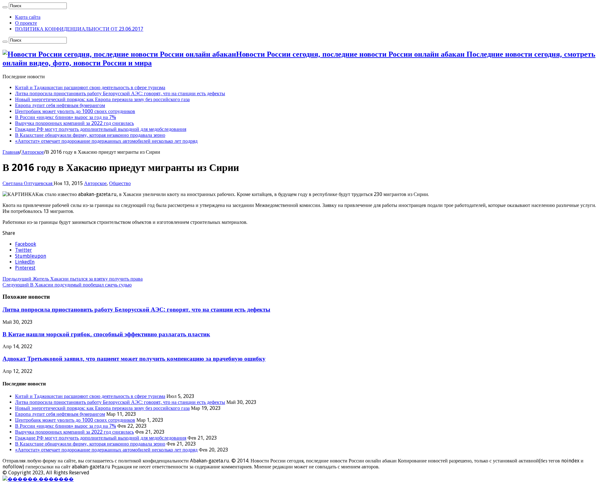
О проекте (26, 23)
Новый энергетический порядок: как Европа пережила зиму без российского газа (102, 99)
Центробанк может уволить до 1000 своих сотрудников (75, 111)
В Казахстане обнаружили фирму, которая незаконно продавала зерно (90, 135)
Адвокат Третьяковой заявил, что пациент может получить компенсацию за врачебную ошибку (134, 358)
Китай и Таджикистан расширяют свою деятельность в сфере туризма (90, 87)
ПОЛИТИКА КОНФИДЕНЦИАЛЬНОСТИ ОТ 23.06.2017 (79, 29)
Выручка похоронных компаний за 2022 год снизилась (74, 123)
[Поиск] (5, 7)
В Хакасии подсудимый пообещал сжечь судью (67, 285)
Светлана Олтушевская (28, 183)
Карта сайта (27, 17)
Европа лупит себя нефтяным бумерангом (60, 105)
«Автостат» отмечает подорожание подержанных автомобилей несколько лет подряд (106, 141)
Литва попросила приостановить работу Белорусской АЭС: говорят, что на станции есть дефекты (120, 93)
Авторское (32, 152)
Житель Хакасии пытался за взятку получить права (73, 279)
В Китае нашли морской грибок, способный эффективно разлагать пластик (106, 334)
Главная (11, 152)
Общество (120, 183)
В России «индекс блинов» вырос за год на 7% (65, 117)
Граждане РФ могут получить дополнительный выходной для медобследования (100, 129)
